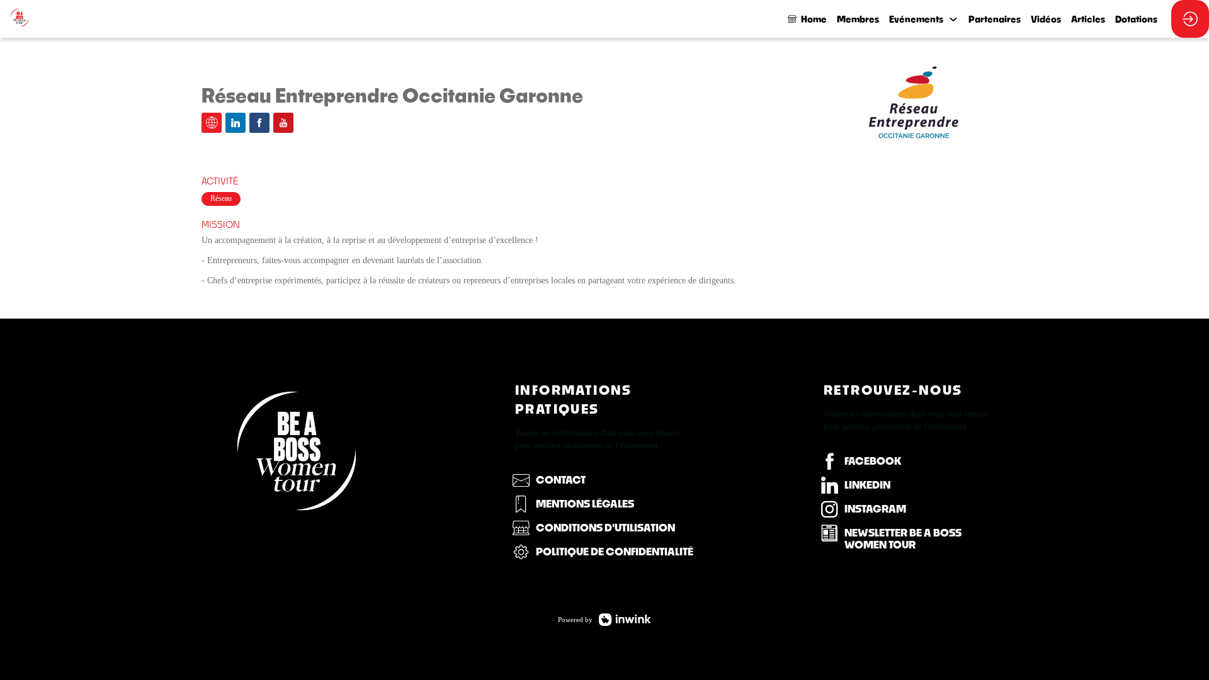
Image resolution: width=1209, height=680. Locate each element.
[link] (858, 19)
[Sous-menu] (953, 19)
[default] (807, 19)
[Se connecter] (1190, 19)
